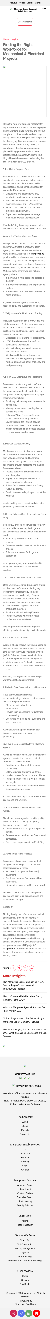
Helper (25, 1166)
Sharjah (25, 1280)
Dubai (25, 1276)
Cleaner (25, 1170)
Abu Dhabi (25, 1284)
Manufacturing (24, 1256)
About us (13, 3)
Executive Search (25, 1197)
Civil (25, 1149)
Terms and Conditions (25, 1304)
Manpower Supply (25, 1185)
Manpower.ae (37, 254)
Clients (30, 3)
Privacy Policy (25, 1301)
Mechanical (25, 1153)
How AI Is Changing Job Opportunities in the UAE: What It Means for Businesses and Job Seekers (25, 1033)
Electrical (25, 1157)
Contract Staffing (25, 1193)
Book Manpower (25, 22)
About (25, 1122)
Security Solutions (25, 1205)
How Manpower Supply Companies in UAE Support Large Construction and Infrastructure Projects (23, 985)
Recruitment (25, 1189)
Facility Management (25, 1248)
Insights (37, 3)
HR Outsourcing (25, 1201)
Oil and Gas (25, 1240)
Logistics (25, 1252)
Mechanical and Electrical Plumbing (24, 1260)
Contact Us (25, 1134)
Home (6, 39)
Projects (22, 3)
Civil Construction (25, 1244)
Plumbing (25, 1162)
